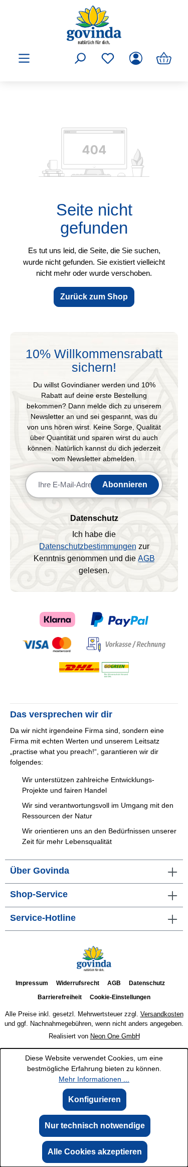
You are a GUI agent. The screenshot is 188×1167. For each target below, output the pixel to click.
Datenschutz (147, 983)
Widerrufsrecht (77, 983)
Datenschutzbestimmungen (87, 546)
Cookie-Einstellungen (120, 997)
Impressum (32, 983)
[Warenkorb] (164, 58)
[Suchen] (80, 58)
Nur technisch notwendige (95, 1125)
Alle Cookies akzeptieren (95, 1151)
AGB (146, 558)
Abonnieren (124, 484)
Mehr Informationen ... (94, 1079)
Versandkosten (161, 1014)
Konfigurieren (94, 1099)
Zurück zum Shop (94, 296)
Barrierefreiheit (60, 997)
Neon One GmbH (115, 1036)
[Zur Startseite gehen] (94, 25)
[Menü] (24, 58)
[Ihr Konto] (136, 58)
